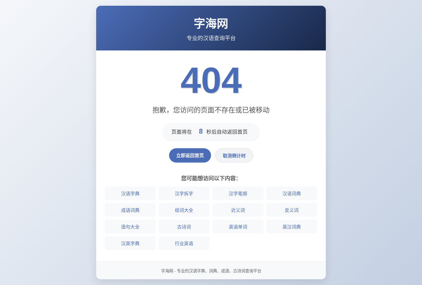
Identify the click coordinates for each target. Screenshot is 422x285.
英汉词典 (291, 227)
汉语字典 (130, 193)
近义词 (238, 210)
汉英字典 (130, 243)
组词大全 (184, 210)
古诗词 (184, 227)
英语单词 (238, 227)
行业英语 (184, 243)
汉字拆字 (184, 193)
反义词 (292, 210)
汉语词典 (291, 193)
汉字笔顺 (238, 193)
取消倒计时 (234, 155)
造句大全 (130, 227)
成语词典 (130, 210)
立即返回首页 (190, 155)
